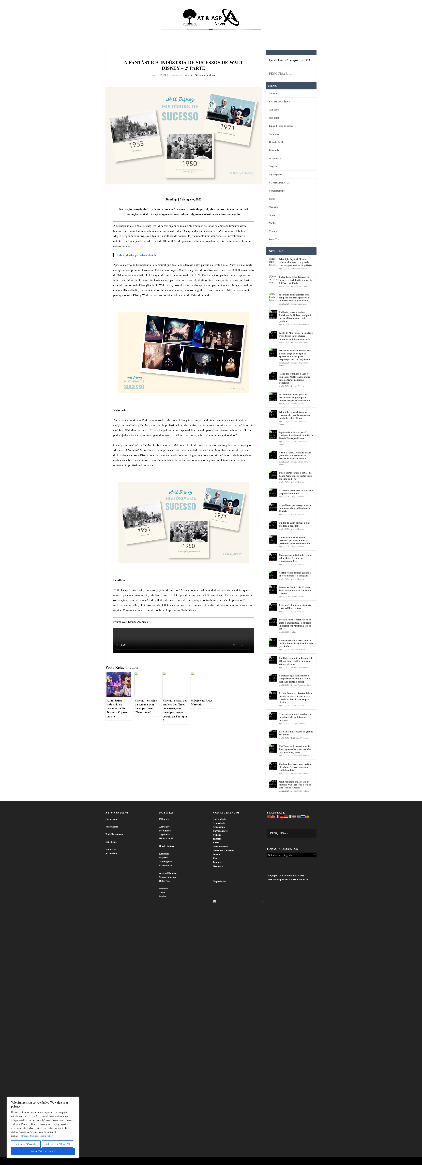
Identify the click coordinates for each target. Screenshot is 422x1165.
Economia (182, 33)
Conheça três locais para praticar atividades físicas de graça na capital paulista (295, 767)
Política (301, 386)
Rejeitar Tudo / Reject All (58, 1144)
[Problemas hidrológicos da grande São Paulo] (273, 734)
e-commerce (275, 158)
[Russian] (303, 816)
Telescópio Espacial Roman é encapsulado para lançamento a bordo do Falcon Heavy (294, 415)
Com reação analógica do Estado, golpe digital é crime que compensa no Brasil (295, 558)
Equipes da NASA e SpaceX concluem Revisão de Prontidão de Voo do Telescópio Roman (296, 435)
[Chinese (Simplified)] (269, 816)
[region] (43, 1127)
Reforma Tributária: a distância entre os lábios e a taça (295, 606)
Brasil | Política (160, 33)
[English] (273, 816)
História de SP (276, 142)
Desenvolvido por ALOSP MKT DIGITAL (287, 879)
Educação (294, 723)
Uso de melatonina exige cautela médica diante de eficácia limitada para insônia (296, 643)
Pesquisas (302, 685)
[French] (277, 816)
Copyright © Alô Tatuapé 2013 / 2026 (285, 875)
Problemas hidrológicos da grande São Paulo (296, 733)
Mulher (272, 223)
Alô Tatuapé (126, 1161)
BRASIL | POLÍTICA (279, 101)
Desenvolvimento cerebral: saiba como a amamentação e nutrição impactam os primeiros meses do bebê (295, 624)
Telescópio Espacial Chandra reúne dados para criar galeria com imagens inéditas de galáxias (295, 262)
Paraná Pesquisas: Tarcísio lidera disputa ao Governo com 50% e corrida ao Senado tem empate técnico (295, 697)
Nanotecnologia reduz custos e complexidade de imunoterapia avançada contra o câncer (294, 678)
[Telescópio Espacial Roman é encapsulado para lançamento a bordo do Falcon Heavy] (273, 414)
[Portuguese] (299, 816)
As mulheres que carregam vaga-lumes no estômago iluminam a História (295, 508)
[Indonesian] (286, 816)
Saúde (266, 33)
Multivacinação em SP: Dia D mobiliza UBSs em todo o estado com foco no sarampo (295, 784)
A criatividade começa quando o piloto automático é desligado (295, 574)
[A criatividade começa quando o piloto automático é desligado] (273, 575)
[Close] (76, 1100)
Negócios (273, 166)
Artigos (293, 482)
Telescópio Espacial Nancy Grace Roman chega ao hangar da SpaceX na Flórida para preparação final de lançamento (295, 355)
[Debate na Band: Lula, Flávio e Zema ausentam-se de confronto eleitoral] (273, 589)
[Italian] (290, 816)
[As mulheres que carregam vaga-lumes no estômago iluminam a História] (273, 507)
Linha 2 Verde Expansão (281, 125)
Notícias (120, 33)
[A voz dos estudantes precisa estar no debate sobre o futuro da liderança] (273, 716)
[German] (282, 816)
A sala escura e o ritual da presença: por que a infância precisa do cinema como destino (294, 540)
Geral (272, 198)
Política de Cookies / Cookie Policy (36, 1135)
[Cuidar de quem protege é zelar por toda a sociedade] (273, 525)
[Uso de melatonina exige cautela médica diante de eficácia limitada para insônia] (273, 642)
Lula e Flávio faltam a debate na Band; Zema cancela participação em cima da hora (295, 475)
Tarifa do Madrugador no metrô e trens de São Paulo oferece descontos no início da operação (296, 335)
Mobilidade (274, 117)
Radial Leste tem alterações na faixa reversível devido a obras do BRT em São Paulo (295, 279)
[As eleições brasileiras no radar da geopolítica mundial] (273, 493)
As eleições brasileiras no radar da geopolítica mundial (296, 492)
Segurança (274, 134)
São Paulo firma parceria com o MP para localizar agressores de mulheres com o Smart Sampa (295, 297)
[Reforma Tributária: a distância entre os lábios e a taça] (273, 607)
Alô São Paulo (296, 286)
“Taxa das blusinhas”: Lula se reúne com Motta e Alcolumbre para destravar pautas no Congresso (294, 378)
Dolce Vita (282, 33)
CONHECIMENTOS (279, 182)
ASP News (136, 33)
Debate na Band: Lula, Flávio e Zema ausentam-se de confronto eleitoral (295, 590)
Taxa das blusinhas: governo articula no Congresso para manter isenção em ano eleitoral (295, 397)
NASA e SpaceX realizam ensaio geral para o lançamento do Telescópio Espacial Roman (295, 455)
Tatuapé (299, 33)
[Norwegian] (294, 816)
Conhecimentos (231, 33)
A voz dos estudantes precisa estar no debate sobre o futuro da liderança (295, 717)
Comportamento (206, 33)
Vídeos (210, 75)
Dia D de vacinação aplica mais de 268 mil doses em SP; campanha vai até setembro (296, 661)
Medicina (252, 33)
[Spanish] (307, 816)
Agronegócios (275, 174)
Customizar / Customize (26, 1144)
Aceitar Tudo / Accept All (43, 1151)
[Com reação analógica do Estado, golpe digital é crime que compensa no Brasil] (273, 557)
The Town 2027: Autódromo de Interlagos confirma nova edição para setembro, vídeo (295, 749)
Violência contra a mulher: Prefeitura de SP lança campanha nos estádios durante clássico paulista (296, 316)
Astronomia (295, 268)
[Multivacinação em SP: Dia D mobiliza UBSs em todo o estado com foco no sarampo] (273, 784)
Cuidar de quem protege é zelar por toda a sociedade (294, 524)
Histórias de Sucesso (180, 75)
